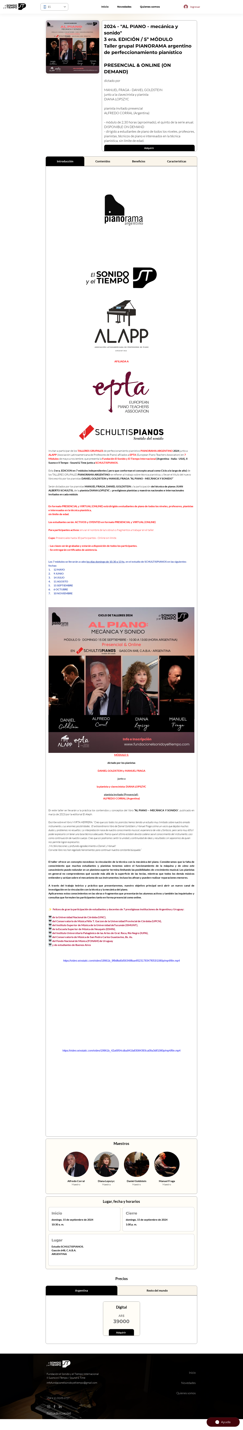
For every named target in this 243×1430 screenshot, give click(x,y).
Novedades (188, 1383)
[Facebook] (54, 1406)
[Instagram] (49, 1406)
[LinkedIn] (60, 1406)
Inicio (192, 1372)
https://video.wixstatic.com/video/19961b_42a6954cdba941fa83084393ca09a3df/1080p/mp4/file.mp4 (121, 1050)
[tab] (65, 161)
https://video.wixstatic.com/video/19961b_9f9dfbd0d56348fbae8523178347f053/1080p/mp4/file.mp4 (121, 960)
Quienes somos (186, 1393)
